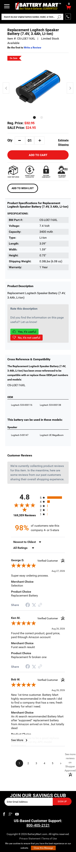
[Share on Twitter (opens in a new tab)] (34, 605)
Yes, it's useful (26, 331)
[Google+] (10, 813)
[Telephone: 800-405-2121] (68, 16)
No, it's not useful (28, 337)
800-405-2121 (38, 825)
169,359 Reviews (24, 515)
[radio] (52, 497)
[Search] (59, 17)
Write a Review (32, 47)
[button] (19, 140)
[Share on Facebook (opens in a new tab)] (27, 605)
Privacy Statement (29, 838)
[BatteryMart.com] (38, 6)
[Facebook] (4, 813)
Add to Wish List (23, 188)
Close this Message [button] (43, 848)
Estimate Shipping (63, 142)
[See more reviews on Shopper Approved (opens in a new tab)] (40, 605)
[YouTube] (17, 813)
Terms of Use (49, 838)
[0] (68, 8)
